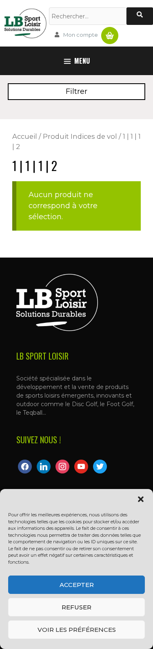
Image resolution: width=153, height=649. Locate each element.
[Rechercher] (139, 16)
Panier (109, 32)
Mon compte (80, 34)
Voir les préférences (77, 629)
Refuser (76, 607)
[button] (141, 499)
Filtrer (76, 91)
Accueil (24, 136)
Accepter (77, 585)
